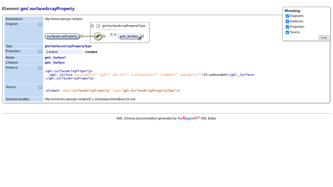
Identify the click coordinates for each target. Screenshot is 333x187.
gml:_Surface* (55, 57)
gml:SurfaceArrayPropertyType (68, 46)
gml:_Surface (55, 62)
